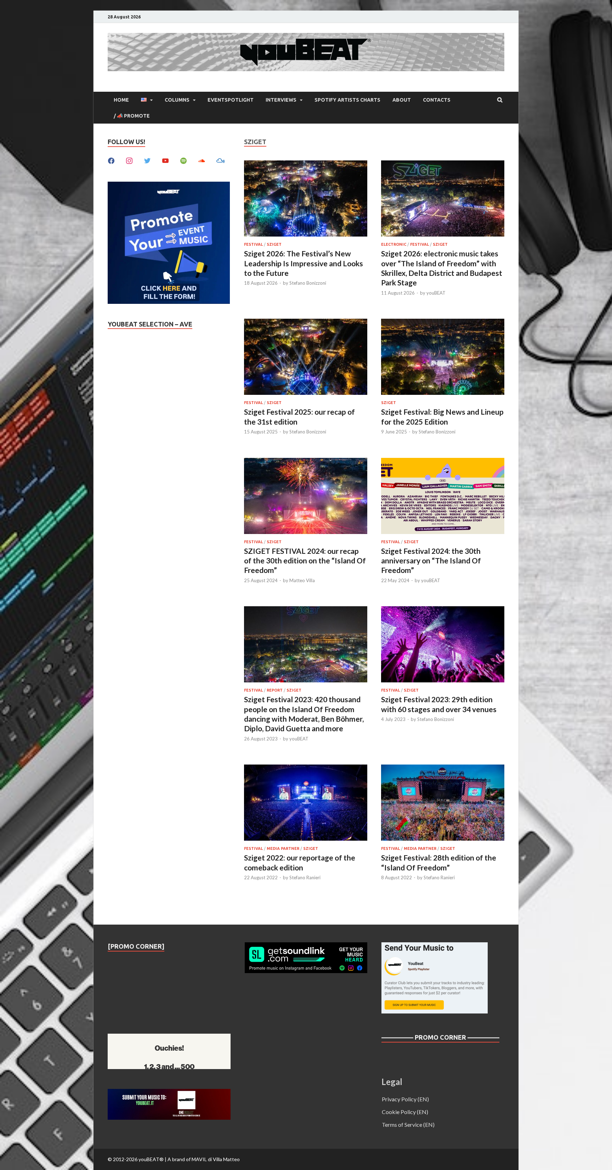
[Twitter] (147, 160)
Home (121, 100)
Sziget (274, 244)
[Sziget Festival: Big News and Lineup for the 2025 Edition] (442, 358)
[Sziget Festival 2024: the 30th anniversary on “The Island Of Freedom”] (442, 497)
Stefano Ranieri (305, 877)
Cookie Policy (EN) (405, 1111)
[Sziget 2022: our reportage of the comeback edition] (305, 804)
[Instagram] (129, 160)
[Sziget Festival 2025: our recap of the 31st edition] (305, 358)
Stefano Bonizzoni (307, 283)
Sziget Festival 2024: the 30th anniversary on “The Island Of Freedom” (431, 560)
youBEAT (436, 293)
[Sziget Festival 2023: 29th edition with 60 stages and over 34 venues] (442, 645)
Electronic (393, 244)
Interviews (281, 100)
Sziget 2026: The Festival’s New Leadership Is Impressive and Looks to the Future (303, 263)
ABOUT (401, 100)
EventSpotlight (231, 100)
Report (275, 690)
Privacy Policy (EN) (405, 1099)
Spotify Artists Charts (347, 100)
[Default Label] (165, 160)
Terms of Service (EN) (408, 1124)
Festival (253, 244)
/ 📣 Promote (132, 116)
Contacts (436, 100)
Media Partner (283, 848)
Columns (177, 100)
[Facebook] (111, 160)
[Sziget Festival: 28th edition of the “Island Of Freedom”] (442, 804)
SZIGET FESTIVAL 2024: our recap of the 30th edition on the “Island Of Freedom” (305, 560)
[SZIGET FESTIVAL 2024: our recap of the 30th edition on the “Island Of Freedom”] (305, 497)
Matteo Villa (302, 580)
